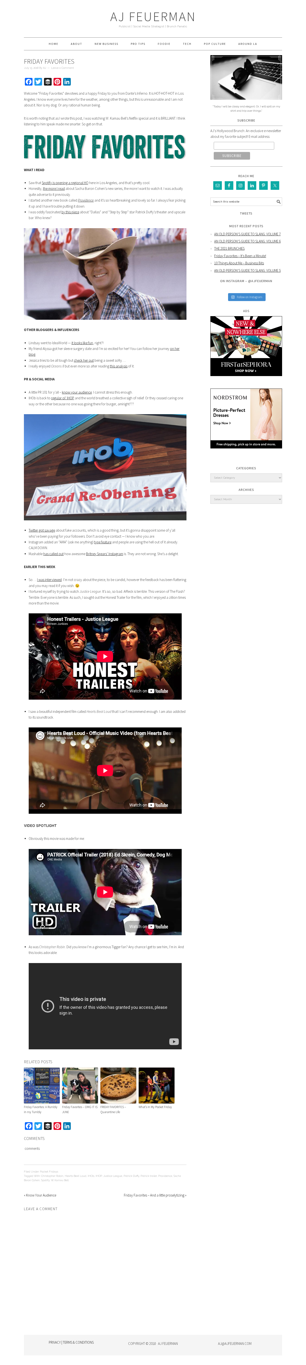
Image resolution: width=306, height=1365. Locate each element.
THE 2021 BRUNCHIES (229, 248)
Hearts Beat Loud (75, 1176)
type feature (102, 542)
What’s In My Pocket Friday (155, 1107)
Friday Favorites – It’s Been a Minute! (240, 256)
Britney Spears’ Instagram (104, 554)
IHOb (91, 1176)
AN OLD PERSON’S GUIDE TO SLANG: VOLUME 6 (247, 241)
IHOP (99, 1176)
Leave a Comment (62, 68)
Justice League (112, 1176)
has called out (53, 554)
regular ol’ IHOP (62, 398)
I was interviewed (49, 579)
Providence (165, 1176)
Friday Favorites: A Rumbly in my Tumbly (40, 1109)
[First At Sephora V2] (246, 379)
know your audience (77, 392)
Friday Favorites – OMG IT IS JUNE (80, 1109)
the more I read (54, 188)
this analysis (118, 366)
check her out (84, 360)
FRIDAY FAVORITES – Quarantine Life (113, 1109)
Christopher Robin (52, 1176)
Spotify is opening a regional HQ (65, 182)
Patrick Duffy (131, 1176)
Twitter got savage (42, 530)
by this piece (70, 212)
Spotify (45, 1180)
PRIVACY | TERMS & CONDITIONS (71, 1342)
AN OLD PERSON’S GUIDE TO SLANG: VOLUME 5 (247, 270)
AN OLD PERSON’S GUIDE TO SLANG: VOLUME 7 (247, 234)
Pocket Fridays (49, 1171)
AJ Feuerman (153, 16)
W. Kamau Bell (60, 1180)
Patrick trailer (149, 1176)
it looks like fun (82, 343)
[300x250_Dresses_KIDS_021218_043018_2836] (246, 452)
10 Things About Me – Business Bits (239, 263)
